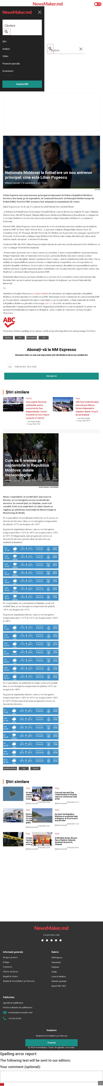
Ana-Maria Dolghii (34, 422)
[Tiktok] (56, 940)
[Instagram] (51, 940)
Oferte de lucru (10, 971)
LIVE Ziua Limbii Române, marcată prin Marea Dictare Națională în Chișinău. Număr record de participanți (87, 408)
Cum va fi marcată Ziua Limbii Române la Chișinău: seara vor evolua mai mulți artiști (66, 796)
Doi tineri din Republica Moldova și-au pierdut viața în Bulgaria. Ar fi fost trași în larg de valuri (66, 817)
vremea (35, 768)
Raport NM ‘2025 (59, 985)
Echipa (6, 962)
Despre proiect (10, 957)
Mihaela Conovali (12, 183)
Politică (29, 398)
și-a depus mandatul (40, 293)
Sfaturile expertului (59, 981)
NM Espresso (57, 957)
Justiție (54, 971)
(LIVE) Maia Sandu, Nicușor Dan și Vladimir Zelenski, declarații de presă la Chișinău (66, 841)
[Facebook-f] (42, 940)
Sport (7, 167)
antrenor (8, 337)
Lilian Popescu (31, 337)
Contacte (7, 967)
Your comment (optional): (20, 1067)
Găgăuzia (55, 967)
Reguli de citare (10, 976)
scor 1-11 (49, 303)
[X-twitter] (47, 940)
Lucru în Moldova (59, 976)
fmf (20, 337)
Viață (78, 398)
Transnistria (56, 962)
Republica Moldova (10, 768)
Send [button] (2, 1084)
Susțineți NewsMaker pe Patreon (19, 981)
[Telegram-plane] (61, 940)
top (44, 337)
